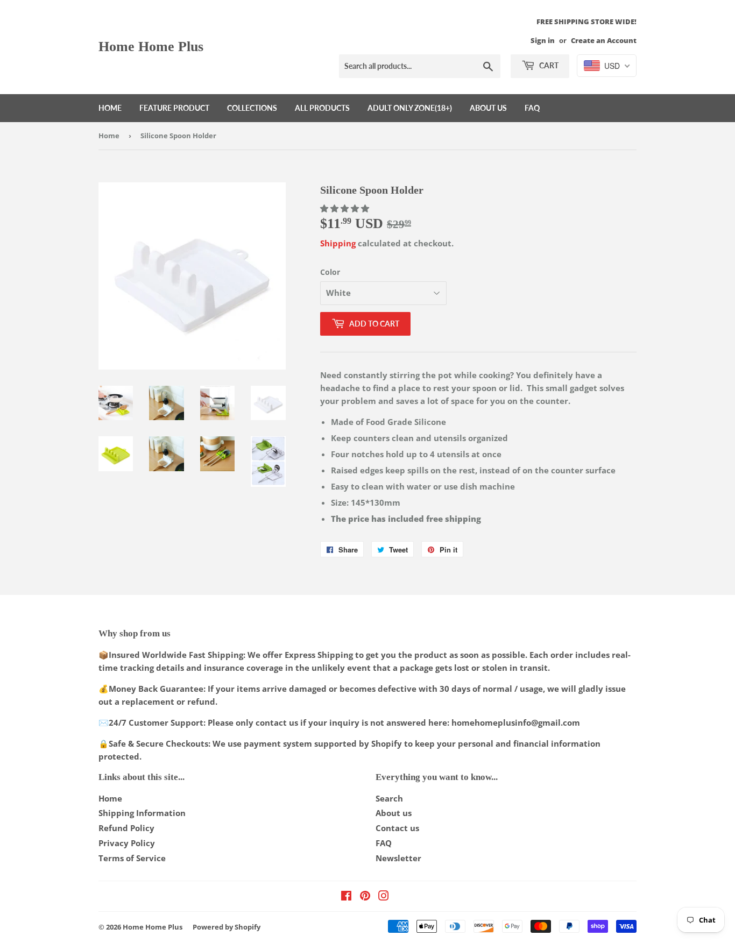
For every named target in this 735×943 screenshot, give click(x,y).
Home (110, 107)
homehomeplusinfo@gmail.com (515, 722)
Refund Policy (126, 828)
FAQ (532, 107)
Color (330, 272)
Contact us (397, 828)
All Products (322, 107)
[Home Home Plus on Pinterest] (365, 896)
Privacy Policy (126, 843)
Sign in (543, 40)
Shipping (338, 243)
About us (488, 107)
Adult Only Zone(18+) (409, 107)
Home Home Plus (150, 46)
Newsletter (398, 858)
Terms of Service (132, 858)
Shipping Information (142, 812)
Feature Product (174, 107)
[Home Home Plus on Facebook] (346, 896)
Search (389, 798)
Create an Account (604, 40)
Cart (548, 65)
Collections (252, 107)
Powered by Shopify (226, 927)
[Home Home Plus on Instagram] (383, 896)
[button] (345, 208)
